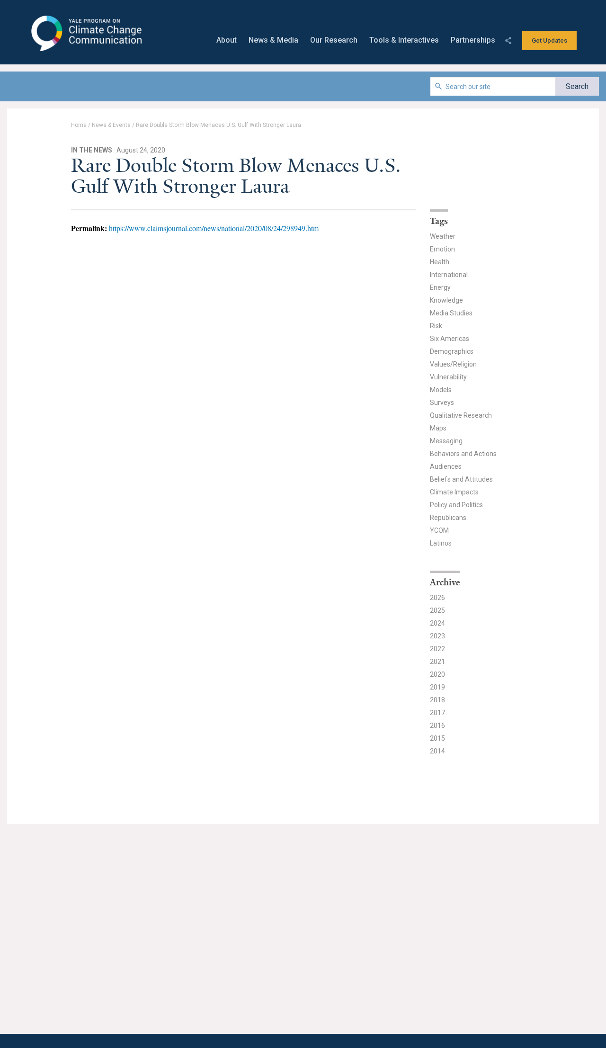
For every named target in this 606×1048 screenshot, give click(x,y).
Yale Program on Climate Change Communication (85, 34)
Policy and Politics (456, 505)
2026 (437, 597)
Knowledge (446, 300)
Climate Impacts (454, 492)
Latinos (441, 543)
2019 (437, 687)
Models (441, 390)
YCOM (439, 530)
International (449, 274)
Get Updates (549, 40)
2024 (437, 623)
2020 (437, 674)
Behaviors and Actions (463, 453)
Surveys (442, 402)
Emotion (442, 249)
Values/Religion (453, 364)
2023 (437, 636)
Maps (438, 428)
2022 (437, 649)
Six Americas (449, 338)
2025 (437, 610)
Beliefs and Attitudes (461, 479)
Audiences (446, 466)
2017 (437, 713)
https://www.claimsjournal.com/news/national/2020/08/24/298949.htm (214, 228)
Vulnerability (448, 377)
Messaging (446, 441)
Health (439, 262)
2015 (437, 738)
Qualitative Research (461, 415)
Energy (440, 287)
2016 (437, 725)
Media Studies (451, 313)
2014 (437, 751)
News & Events (111, 125)
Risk (436, 326)
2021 (437, 661)
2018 (437, 700)
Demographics (451, 351)
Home (79, 125)
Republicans (448, 517)
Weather (442, 236)
